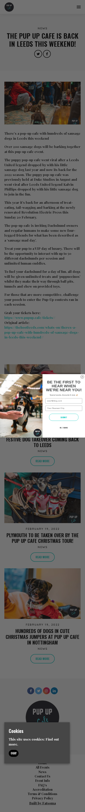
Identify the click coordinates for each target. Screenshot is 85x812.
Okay (14, 753)
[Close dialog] (82, 377)
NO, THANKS (64, 428)
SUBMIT (64, 417)
